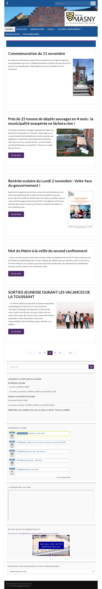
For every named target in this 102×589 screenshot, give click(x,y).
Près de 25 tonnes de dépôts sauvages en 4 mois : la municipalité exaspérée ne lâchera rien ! (50, 121)
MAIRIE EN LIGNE (37, 29)
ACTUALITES (21, 29)
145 (70, 353)
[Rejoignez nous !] (7, 2)
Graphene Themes (23, 586)
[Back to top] (96, 583)
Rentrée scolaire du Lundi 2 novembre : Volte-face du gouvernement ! (50, 183)
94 (55, 353)
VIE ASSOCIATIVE (13, 34)
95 (60, 353)
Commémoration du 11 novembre (36, 53)
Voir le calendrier (62, 477)
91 (40, 353)
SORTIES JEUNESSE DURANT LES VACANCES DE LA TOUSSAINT (49, 294)
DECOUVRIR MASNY (31, 34)
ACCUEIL (9, 29)
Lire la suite (16, 155)
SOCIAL (51, 29)
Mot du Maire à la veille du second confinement (47, 250)
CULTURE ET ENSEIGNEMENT (69, 29)
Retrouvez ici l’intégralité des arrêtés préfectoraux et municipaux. (33, 533)
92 (45, 353)
